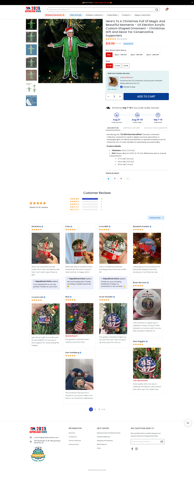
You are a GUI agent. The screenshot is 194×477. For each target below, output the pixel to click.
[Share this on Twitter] (108, 178)
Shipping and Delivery (105, 440)
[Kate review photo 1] (79, 248)
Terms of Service (75, 440)
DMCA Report (102, 444)
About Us (72, 433)
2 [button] (95, 409)
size (108, 61)
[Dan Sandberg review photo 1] (79, 374)
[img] (37, 229)
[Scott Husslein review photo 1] (113, 318)
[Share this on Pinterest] (121, 178)
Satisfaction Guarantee (155, 128)
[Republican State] (33, 9)
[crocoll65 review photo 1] (113, 248)
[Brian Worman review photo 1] (147, 304)
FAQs (99, 448)
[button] (95, 15)
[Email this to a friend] (127, 178)
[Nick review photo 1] (79, 318)
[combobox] (102, 9)
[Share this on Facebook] (114, 178)
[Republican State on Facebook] (132, 449)
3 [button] (99, 409)
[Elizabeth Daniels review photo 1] (147, 248)
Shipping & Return (131, 128)
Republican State (99, 470)
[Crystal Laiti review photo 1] (46, 319)
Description (113, 128)
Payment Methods (103, 437)
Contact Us (73, 437)
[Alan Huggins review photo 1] (147, 363)
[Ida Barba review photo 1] (46, 248)
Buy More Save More (116, 50)
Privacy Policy (74, 444)
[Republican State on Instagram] (136, 449)
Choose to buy (129, 87)
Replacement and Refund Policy (108, 433)
